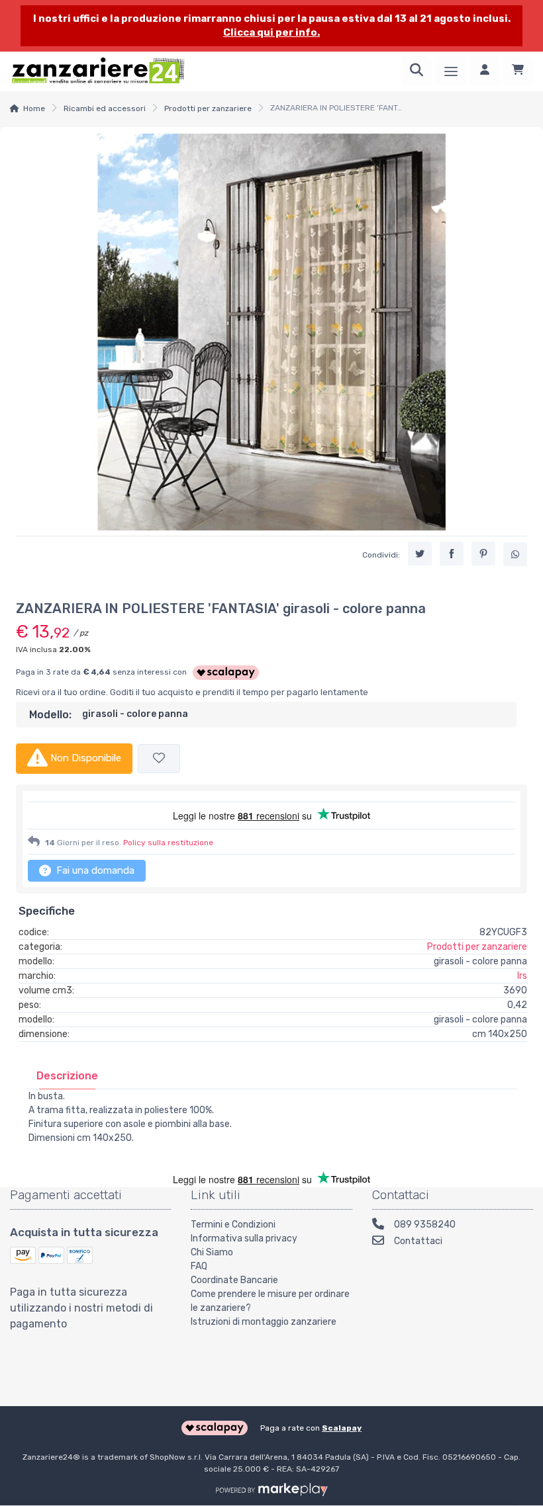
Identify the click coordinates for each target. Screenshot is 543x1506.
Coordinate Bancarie (234, 1280)
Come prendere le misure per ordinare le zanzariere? (270, 1301)
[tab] (67, 1076)
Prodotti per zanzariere (208, 108)
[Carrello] (518, 71)
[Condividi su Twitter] (420, 553)
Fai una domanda (94, 870)
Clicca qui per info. (271, 32)
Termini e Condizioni (233, 1224)
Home (34, 108)
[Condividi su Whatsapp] (515, 554)
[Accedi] (484, 71)
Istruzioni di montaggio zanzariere (263, 1321)
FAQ (199, 1266)
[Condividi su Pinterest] (483, 553)
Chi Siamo (212, 1252)
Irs (522, 976)
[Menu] (451, 71)
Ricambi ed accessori (105, 108)
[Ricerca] (416, 71)
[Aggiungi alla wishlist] (159, 759)
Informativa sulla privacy (244, 1238)
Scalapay (342, 1428)
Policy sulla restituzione (168, 842)
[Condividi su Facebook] (452, 553)
